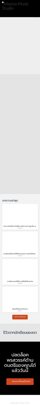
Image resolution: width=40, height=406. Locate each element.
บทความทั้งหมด (20, 317)
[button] (35, 14)
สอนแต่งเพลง (16, 181)
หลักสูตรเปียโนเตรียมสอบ (21, 121)
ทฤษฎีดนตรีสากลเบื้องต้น (21, 175)
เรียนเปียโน (13, 88)
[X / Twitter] (20, 398)
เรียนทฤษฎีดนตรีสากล (17, 148)
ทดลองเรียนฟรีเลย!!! (21, 381)
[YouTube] (22, 398)
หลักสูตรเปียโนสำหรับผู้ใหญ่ (22, 118)
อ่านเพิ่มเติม (17, 127)
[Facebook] (17, 398)
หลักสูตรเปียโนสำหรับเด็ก (21, 115)
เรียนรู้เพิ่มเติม (9, 65)
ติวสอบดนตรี (16, 178)
